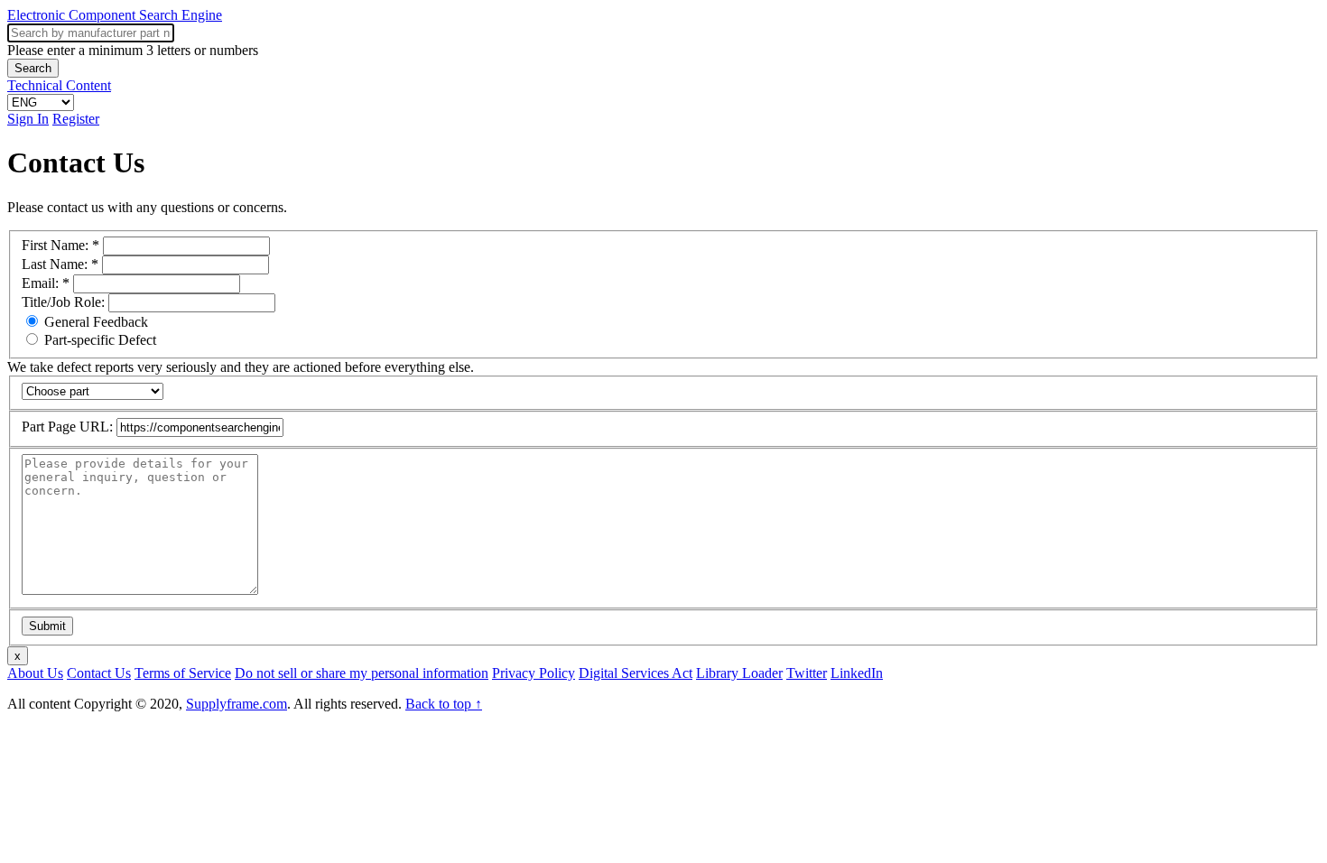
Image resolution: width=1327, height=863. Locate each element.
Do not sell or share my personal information (361, 673)
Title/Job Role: (65, 302)
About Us (35, 673)
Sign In (28, 118)
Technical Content (59, 85)
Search (32, 68)
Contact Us (99, 673)
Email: (46, 283)
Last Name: (60, 264)
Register (75, 118)
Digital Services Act (635, 673)
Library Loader (739, 673)
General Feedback (94, 321)
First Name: (60, 245)
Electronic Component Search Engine (114, 15)
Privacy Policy (533, 673)
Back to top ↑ (443, 703)
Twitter (806, 673)
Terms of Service (183, 673)
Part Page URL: (69, 426)
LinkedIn (857, 673)
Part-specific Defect (98, 340)
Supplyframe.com (236, 703)
